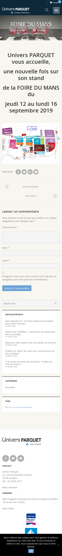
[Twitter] (24, 172)
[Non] (58, 544)
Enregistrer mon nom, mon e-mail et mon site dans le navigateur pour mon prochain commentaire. (29, 278)
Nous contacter (10, 487)
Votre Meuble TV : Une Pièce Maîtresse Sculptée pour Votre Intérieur (29, 322)
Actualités (41, 30)
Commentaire (9, 227)
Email (5, 260)
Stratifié (24, 407)
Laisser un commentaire (33, 33)
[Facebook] (18, 172)
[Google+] (30, 172)
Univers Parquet (15, 10)
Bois (7, 407)
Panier (56, 2)
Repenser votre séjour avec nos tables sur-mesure (30, 342)
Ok (31, 551)
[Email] (36, 172)
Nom (4, 247)
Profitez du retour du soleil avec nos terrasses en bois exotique (30, 352)
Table (30, 407)
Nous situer (8, 508)
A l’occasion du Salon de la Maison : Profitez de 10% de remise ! (28, 363)
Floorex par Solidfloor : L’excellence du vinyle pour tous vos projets (30, 333)
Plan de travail (14, 407)
